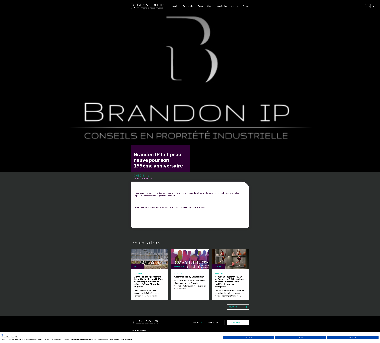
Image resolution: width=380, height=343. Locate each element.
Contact (246, 6)
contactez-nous (236, 322)
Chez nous (142, 175)
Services (175, 6)
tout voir (233, 307)
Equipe (200, 6)
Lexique (195, 322)
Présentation (188, 6)
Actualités (235, 6)
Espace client (213, 322)
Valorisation (222, 6)
